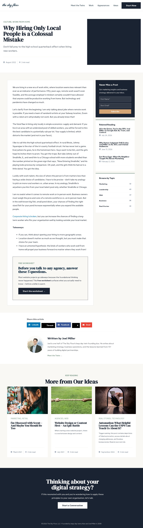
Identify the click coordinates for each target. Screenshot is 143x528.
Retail (25, 418)
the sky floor (10, 4)
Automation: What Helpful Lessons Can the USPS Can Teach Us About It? (114, 425)
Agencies (59, 418)
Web (66, 418)
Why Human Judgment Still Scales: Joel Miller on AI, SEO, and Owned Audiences (114, 144)
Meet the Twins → (54, 355)
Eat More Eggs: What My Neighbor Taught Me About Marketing (114, 158)
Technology (118, 418)
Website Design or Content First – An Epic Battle (71, 424)
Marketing (16, 418)
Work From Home (21, 22)
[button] (33, 324)
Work (91, 5)
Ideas (115, 5)
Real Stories (105, 418)
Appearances (103, 5)
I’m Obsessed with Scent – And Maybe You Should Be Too (26, 425)
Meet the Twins (78, 5)
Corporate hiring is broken (25, 216)
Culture (7, 22)
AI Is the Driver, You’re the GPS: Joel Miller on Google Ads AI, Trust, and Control (114, 130)
